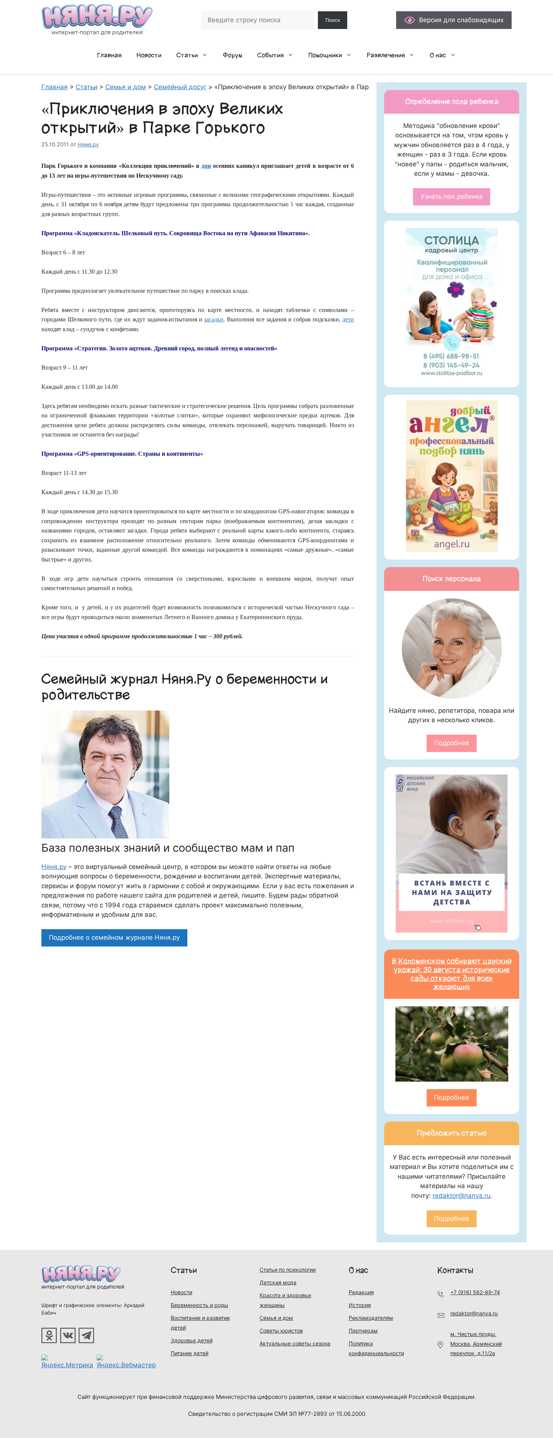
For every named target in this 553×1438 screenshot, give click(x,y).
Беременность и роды (199, 1305)
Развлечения (386, 55)
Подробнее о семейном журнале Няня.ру (114, 937)
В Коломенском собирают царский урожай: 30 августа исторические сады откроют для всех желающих (452, 974)
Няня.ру (54, 866)
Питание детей (189, 1353)
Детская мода (278, 1282)
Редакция (361, 1292)
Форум (232, 55)
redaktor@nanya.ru (462, 1195)
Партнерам (363, 1330)
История (360, 1305)
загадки (213, 319)
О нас (438, 55)
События (270, 55)
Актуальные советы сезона (295, 1343)
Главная (109, 55)
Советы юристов (281, 1330)
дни (206, 166)
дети (348, 319)
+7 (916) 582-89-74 (475, 1292)
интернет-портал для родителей (82, 1286)
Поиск (332, 20)
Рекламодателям (371, 1318)
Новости (149, 55)
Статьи (187, 55)
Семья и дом (276, 1318)
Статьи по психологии (288, 1269)
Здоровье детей (192, 1340)
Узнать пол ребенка (452, 196)
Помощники (325, 55)
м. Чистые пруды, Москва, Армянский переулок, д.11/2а (476, 1343)
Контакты (455, 1270)
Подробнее (451, 743)
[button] (206, 55)
